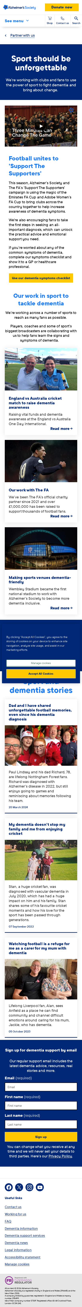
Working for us (15, 1214)
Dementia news (16, 1243)
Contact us (13, 1207)
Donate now (61, 7)
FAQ (8, 1221)
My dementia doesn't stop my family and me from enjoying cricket (37, 829)
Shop (50, 23)
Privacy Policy (60, 1156)
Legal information (18, 1250)
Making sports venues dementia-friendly (40, 580)
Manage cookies (17, 1264)
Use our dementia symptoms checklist (41, 278)
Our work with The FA (29, 489)
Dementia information (21, 1228)
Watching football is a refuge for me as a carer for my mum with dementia (39, 948)
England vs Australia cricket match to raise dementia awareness (35, 403)
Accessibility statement (22, 1257)
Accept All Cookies (40, 673)
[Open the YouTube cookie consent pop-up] (41, 126)
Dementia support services (25, 1235)
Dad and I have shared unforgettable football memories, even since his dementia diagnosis (40, 712)
